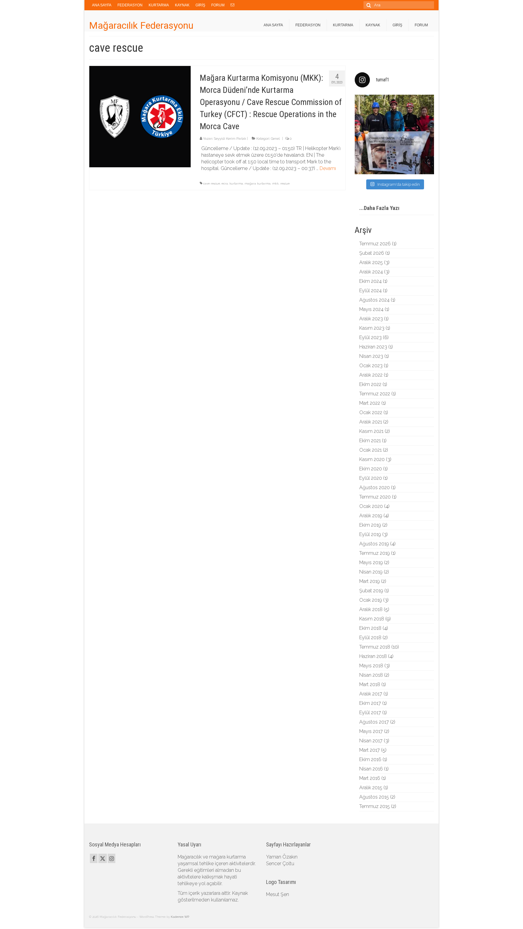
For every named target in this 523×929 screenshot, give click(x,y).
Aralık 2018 (371, 609)
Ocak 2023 (371, 365)
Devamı (328, 168)
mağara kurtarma (258, 183)
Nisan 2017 (371, 741)
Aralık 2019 (370, 515)
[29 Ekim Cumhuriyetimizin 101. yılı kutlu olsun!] (394, 134)
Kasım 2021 (371, 431)
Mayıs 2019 (371, 562)
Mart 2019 (369, 581)
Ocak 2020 (371, 506)
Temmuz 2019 (374, 553)
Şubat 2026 (371, 253)
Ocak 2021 (370, 450)
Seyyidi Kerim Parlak (230, 139)
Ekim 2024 (370, 281)
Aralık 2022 (371, 375)
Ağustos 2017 (374, 722)
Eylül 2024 (370, 290)
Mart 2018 (369, 684)
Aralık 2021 (370, 422)
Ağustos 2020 (374, 487)
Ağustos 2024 (374, 300)
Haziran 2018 (373, 656)
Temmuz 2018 (374, 647)
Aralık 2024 (371, 272)
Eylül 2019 (370, 534)
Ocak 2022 (370, 412)
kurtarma (236, 183)
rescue (285, 183)
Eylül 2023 (370, 337)
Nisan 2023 (371, 356)
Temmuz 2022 (374, 394)
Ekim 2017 (370, 703)
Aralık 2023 (371, 319)
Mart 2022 (369, 403)
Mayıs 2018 (371, 666)
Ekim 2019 (370, 525)
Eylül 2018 (370, 637)
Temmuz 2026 (375, 244)
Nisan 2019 (371, 572)
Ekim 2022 (370, 384)
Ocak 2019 (370, 600)
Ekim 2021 (370, 440)
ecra (225, 183)
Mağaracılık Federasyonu (141, 25)
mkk (275, 183)
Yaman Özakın (282, 857)
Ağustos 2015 (374, 797)
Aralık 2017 (370, 694)
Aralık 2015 (370, 787)
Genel (275, 139)
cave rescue (211, 183)
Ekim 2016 (370, 759)
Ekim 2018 (370, 628)
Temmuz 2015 (374, 806)
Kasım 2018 (371, 619)
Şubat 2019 (371, 591)
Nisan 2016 (371, 769)
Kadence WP (180, 916)
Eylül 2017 (370, 712)
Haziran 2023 (373, 347)
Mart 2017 (369, 750)
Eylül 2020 (370, 478)
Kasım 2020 (372, 459)
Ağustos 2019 (374, 544)
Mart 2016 (369, 778)
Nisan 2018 (371, 675)
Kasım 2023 (371, 328)
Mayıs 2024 (371, 309)
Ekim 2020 (370, 469)
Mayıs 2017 (371, 731)
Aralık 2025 (371, 262)
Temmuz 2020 (375, 497)
